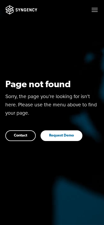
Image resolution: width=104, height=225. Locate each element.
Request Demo (61, 136)
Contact (20, 136)
